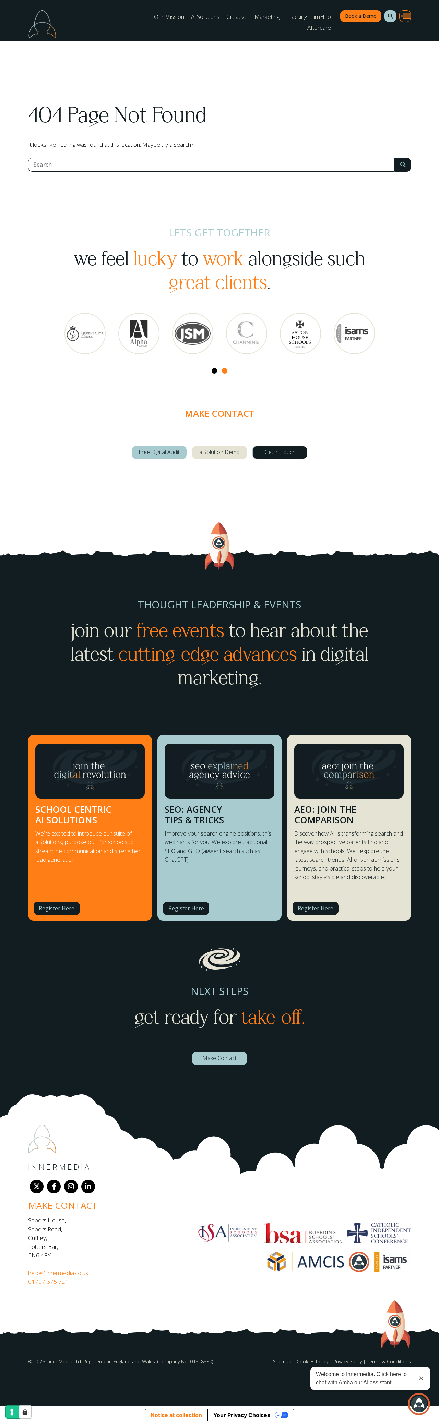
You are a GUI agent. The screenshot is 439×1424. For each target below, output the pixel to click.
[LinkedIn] (88, 1186)
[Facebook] (54, 1186)
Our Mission (169, 17)
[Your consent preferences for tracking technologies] (25, 1412)
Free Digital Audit (159, 452)
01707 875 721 (48, 1282)
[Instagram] (71, 1186)
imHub (322, 17)
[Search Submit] (403, 165)
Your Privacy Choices (241, 1415)
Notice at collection (176, 1415)
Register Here (56, 908)
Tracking (296, 17)
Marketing (267, 17)
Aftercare (319, 28)
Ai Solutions (205, 17)
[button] (390, 16)
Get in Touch (280, 452)
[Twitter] (37, 1186)
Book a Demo (361, 16)
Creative (237, 17)
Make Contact (219, 1058)
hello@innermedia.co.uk (58, 1273)
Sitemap (282, 1361)
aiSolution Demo (219, 452)
